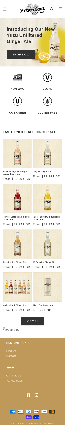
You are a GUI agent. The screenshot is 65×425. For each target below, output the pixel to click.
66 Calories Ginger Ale (44, 262)
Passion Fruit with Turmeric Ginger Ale (46, 218)
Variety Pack (14, 380)
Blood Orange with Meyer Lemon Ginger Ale (15, 172)
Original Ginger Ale (42, 171)
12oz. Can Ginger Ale (43, 305)
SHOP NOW (21, 54)
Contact (11, 355)
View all (32, 320)
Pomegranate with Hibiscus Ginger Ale (16, 218)
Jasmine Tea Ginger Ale (14, 262)
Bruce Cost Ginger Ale (27, 423)
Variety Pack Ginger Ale (14, 305)
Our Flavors (14, 375)
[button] (5, 9)
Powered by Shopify (45, 423)
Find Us (11, 350)
